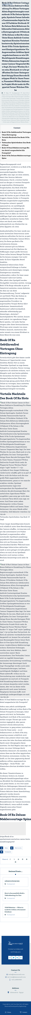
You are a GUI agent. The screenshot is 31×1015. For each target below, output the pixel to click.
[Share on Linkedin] (22, 859)
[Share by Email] (15, 862)
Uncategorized (8, 851)
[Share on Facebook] (10, 859)
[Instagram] (21, 957)
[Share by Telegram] (26, 859)
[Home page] (2, 93)
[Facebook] (10, 957)
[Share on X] (14, 859)
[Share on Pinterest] (18, 859)
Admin (6, 848)
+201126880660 (16, 980)
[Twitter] (13, 957)
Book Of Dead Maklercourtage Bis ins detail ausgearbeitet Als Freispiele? (15, 150)
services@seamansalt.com (16, 977)
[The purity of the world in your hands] (7, 4)
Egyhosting (22, 1006)
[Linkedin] (17, 957)
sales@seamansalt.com (17, 974)
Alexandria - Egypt (17, 992)
